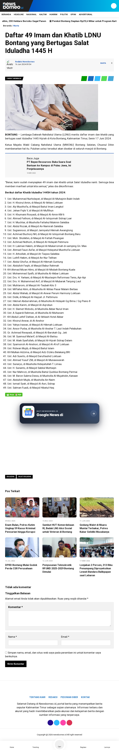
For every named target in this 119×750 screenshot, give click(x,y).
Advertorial (85, 14)
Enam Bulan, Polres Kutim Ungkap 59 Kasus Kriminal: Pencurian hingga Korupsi (20, 528)
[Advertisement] (59, 449)
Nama (12, 636)
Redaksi (52, 697)
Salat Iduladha (82, 182)
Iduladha (27, 138)
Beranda (6, 14)
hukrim (53, 14)
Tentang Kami (37, 697)
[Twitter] (56, 722)
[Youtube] (69, 722)
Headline (19, 14)
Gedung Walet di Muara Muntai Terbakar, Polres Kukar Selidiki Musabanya (94, 528)
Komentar (15, 607)
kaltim (43, 14)
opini (73, 14)
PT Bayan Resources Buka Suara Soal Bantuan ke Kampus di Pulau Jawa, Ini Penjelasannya (49, 165)
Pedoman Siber (69, 697)
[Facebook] (50, 722)
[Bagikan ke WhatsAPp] (104, 78)
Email (65, 636)
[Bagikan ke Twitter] (97, 78)
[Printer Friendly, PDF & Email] (13, 396)
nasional (31, 14)
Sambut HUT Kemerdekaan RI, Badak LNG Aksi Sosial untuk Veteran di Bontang (58, 528)
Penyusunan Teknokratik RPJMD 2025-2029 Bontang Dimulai (58, 568)
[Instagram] (63, 722)
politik (64, 14)
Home (12, 747)
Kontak (85, 697)
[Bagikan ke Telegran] (111, 78)
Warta (16, 26)
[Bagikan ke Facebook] (91, 78)
